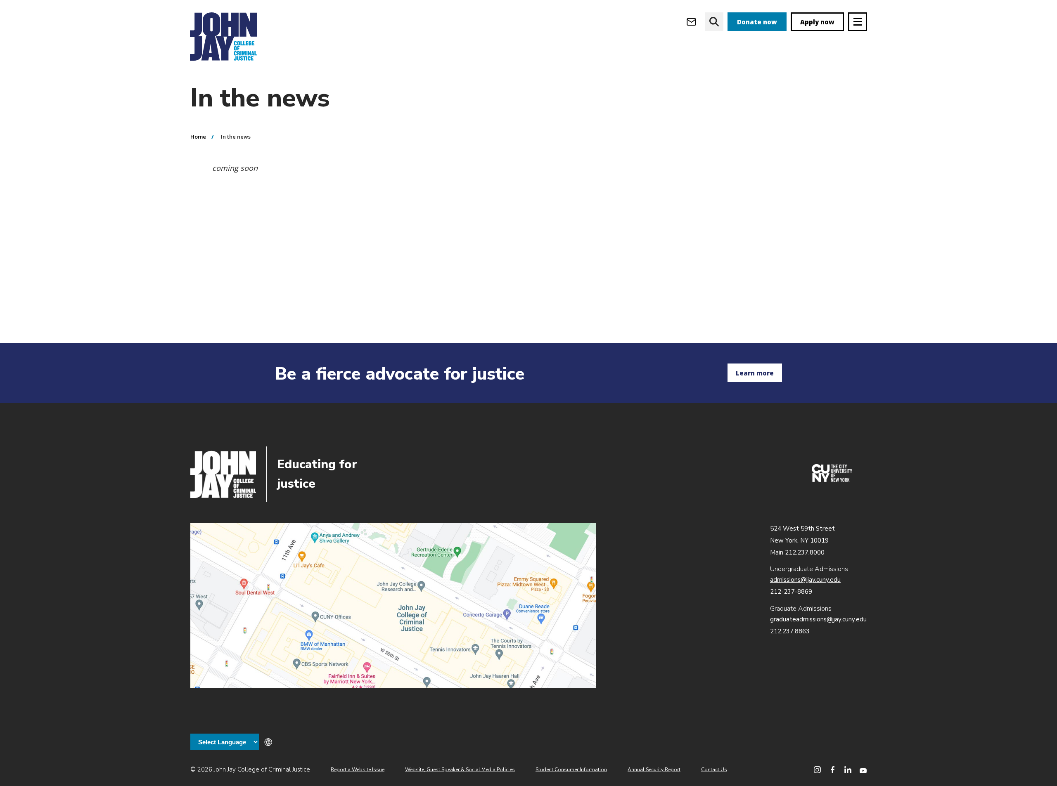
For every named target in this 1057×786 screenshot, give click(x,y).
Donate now (757, 22)
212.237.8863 (790, 631)
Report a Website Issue (357, 769)
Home (198, 136)
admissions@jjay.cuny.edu (805, 580)
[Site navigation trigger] (857, 21)
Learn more (755, 373)
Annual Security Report (654, 769)
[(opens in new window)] (832, 479)
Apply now (817, 22)
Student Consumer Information (571, 769)
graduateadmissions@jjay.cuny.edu (818, 619)
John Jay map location (393, 605)
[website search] (714, 21)
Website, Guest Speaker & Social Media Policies (460, 769)
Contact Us (714, 769)
